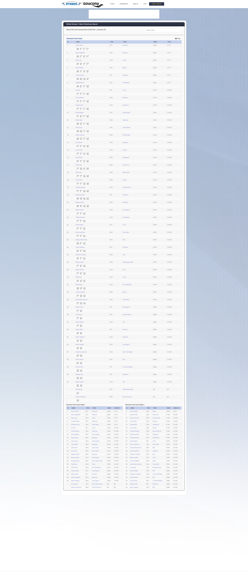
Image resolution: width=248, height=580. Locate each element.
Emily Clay (78, 172)
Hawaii (125, 180)
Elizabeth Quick (80, 82)
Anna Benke (79, 389)
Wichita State (126, 135)
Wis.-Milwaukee (127, 284)
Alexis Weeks (79, 45)
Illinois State (126, 172)
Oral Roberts (126, 217)
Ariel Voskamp (80, 97)
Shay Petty (79, 277)
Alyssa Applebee (80, 52)
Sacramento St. (127, 187)
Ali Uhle (78, 90)
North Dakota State (128, 262)
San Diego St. (126, 210)
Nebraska (125, 120)
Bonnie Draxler (80, 210)
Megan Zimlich (80, 202)
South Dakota (126, 112)
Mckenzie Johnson (81, 254)
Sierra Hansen (80, 359)
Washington (126, 82)
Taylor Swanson (80, 135)
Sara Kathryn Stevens (81, 299)
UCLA (124, 224)
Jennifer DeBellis (80, 292)
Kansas (125, 150)
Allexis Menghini (80, 337)
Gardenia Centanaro (81, 352)
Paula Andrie (79, 120)
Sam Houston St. (127, 397)
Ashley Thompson (81, 397)
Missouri (125, 52)
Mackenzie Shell (80, 195)
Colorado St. (126, 157)
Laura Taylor (79, 150)
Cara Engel (79, 314)
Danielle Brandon (80, 187)
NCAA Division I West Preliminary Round (81, 24)
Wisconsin (126, 105)
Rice (124, 254)
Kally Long (78, 60)
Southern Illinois (127, 314)
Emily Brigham (80, 112)
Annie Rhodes (79, 67)
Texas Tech (126, 165)
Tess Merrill (79, 142)
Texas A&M (126, 232)
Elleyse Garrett (80, 269)
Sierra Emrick (79, 367)
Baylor (124, 67)
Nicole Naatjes (80, 322)
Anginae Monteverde (81, 239)
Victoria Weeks (80, 75)
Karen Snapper (80, 344)
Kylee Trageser (80, 382)
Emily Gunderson (80, 232)
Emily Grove (79, 127)
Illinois (124, 292)
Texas (124, 60)
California (125, 247)
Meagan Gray (79, 374)
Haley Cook (79, 165)
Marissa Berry (79, 307)
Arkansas (125, 45)
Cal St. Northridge (127, 352)
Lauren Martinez (80, 247)
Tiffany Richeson (80, 217)
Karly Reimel (79, 157)
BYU (124, 239)
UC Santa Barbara (127, 367)
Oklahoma (125, 195)
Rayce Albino (79, 329)
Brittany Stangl (80, 262)
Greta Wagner (79, 224)
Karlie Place (79, 284)
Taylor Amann (79, 105)
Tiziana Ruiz (79, 180)
